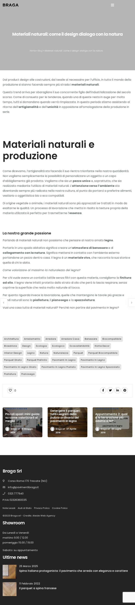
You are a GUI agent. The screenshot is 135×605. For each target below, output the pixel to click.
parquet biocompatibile (102, 352)
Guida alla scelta (106, 408)
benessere (91, 338)
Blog (40, 50)
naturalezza (61, 352)
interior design (13, 352)
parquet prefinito (37, 359)
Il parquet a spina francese (37, 588)
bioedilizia (10, 345)
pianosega (28, 374)
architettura (11, 338)
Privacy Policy (42, 508)
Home (33, 50)
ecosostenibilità (79, 345)
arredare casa (70, 338)
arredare (51, 338)
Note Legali (9, 508)
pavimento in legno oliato (20, 366)
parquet (78, 352)
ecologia (41, 345)
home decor (102, 345)
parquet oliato (13, 359)
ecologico (58, 345)
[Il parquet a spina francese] (10, 589)
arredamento (32, 338)
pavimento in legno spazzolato (100, 366)
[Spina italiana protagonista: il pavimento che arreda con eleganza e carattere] (10, 571)
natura (44, 352)
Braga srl (15, 428)
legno (31, 352)
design (26, 345)
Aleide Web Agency (44, 515)
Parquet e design (16, 408)
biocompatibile (111, 338)
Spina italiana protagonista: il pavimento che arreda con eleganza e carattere (73, 571)
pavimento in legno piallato (59, 366)
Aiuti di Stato (25, 508)
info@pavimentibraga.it (23, 487)
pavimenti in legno (64, 359)
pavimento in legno (93, 359)
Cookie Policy (60, 508)
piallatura (10, 374)
